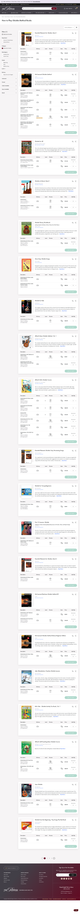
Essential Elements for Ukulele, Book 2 (46, 559)
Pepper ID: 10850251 (23, 167)
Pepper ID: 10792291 (23, 161)
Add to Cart (70, 65)
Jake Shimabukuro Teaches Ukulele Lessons (47, 671)
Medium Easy (6, 66)
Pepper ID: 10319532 (23, 620)
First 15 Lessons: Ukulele (42, 522)
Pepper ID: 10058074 (23, 117)
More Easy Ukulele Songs (42, 259)
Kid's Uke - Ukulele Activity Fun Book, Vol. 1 (47, 706)
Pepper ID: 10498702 (23, 839)
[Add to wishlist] (72, 33)
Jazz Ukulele (38, 784)
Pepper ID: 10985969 (23, 543)
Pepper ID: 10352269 (23, 427)
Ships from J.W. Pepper (8, 74)
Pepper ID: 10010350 (23, 102)
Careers (40, 880)
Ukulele (11, 16)
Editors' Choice (23, 874)
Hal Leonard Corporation (39, 36)
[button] (5, 12)
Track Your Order (7, 880)
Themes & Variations (38, 262)
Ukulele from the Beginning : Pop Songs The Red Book (50, 820)
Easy (4, 64)
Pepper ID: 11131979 (23, 470)
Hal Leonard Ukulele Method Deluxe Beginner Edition (50, 636)
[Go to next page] (54, 858)
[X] (64, 879)
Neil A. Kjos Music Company (39, 144)
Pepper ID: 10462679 (23, 125)
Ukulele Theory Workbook (42, 222)
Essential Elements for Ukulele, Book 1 (46, 33)
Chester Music (37, 823)
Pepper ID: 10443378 (23, 58)
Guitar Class (6, 56)
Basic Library (23, 876)
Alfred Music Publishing (39, 184)
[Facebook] (62, 879)
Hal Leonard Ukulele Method (43, 74)
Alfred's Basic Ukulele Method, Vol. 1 (46, 336)
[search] (23, 8)
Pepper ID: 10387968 (23, 434)
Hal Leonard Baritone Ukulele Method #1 (47, 594)
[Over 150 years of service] (11, 868)
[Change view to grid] (76, 27)
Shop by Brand (23, 883)
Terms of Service (45, 898)
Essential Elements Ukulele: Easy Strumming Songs (49, 450)
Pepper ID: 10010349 (23, 95)
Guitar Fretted (7, 16)
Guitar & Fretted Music (8, 40)
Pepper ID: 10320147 (23, 614)
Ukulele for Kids (39, 301)
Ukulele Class (6, 54)
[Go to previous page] (42, 858)
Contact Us (62, 4)
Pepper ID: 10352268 (23, 420)
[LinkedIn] (71, 879)
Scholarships (41, 881)
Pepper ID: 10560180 (23, 578)
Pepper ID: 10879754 (23, 286)
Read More (63, 43)
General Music (6, 42)
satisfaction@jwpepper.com (66, 891)
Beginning (6, 62)
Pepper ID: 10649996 (23, 357)
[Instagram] (66, 879)
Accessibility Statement (57, 898)
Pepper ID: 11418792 (23, 655)
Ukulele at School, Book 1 (42, 181)
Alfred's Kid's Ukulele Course (43, 380)
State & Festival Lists (24, 878)
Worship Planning (24, 880)
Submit (73, 874)
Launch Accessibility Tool (71, 898)
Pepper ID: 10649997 (23, 364)
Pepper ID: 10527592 (23, 768)
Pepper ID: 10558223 (23, 400)
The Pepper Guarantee (43, 876)
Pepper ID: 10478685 (23, 200)
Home (3, 16)
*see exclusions (36, 1)
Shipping (5, 878)
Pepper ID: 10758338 (23, 690)
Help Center (6, 874)
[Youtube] (69, 879)
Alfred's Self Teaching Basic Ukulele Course (47, 742)
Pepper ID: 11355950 (23, 242)
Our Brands (41, 878)
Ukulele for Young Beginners (43, 486)
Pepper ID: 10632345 (23, 726)
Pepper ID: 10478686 (23, 206)
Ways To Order (6, 876)
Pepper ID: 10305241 (23, 414)
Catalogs (22, 881)
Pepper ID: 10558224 (23, 408)
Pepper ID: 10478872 (23, 52)
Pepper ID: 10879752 (23, 279)
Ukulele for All (39, 141)
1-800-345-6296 (66, 888)
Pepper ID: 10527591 (23, 761)
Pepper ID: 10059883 (23, 110)
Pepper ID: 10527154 (23, 804)
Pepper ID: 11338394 (23, 505)
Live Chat (74, 4)
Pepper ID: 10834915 (23, 320)
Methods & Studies (7, 48)
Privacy (50, 898)
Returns (5, 881)
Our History (41, 874)
